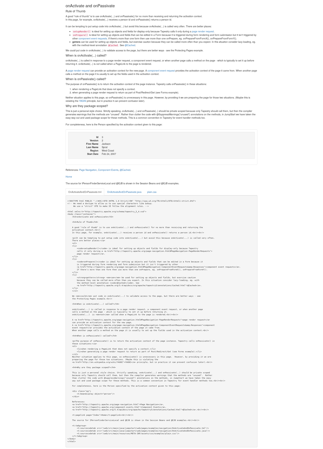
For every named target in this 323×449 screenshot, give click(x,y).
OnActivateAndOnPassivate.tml (84, 192)
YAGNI (82, 100)
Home (69, 176)
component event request (161, 70)
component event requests (93, 38)
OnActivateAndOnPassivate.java (124, 192)
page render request (203, 31)
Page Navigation (88, 169)
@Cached (130, 45)
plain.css (151, 192)
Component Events (108, 169)
